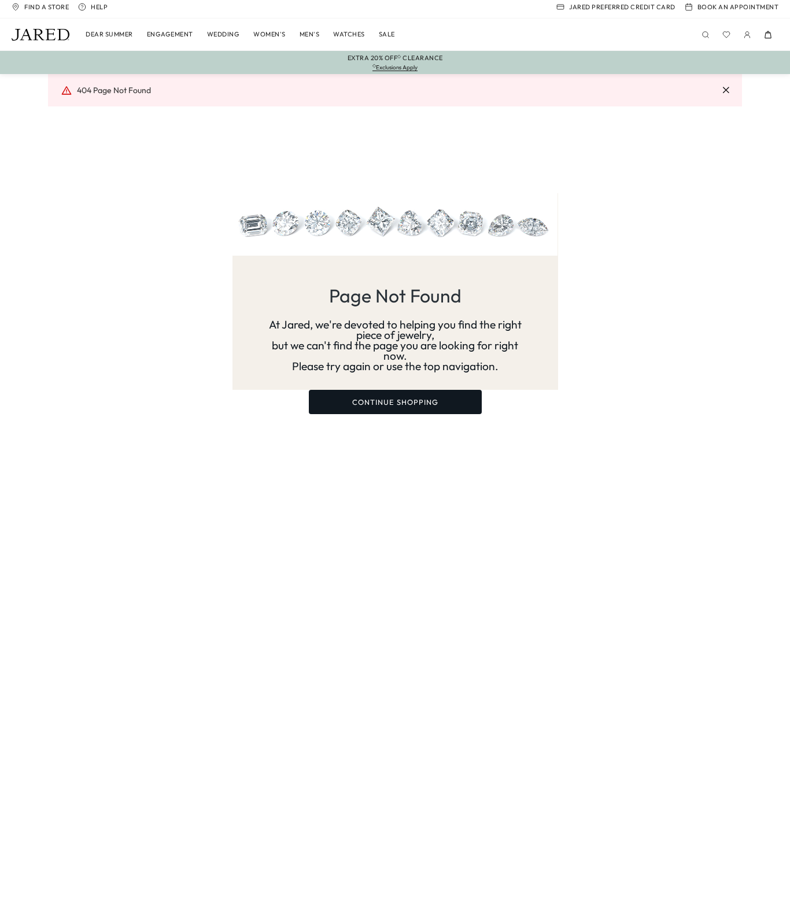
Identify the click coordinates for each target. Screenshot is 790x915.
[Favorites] (726, 34)
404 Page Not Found (114, 90)
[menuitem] (109, 35)
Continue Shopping (395, 402)
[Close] (725, 90)
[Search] (705, 34)
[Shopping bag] (768, 34)
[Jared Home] (40, 34)
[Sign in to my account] (747, 34)
